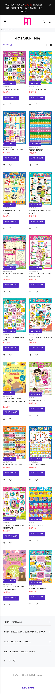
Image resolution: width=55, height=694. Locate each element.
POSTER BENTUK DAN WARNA (11, 212)
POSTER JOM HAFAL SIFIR (13, 150)
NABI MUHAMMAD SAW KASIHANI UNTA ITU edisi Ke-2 (14, 401)
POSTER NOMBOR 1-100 (38, 150)
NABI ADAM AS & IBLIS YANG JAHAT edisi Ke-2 (14, 588)
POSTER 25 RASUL (36, 525)
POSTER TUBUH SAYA (37, 400)
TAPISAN (9, 45)
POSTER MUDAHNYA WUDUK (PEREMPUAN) (14, 527)
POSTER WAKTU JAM (37, 464)
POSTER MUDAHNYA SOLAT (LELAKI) (40, 212)
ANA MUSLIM (7, 86)
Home (3, 30)
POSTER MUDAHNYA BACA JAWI (13, 339)
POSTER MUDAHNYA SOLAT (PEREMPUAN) (40, 275)
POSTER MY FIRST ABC (12, 89)
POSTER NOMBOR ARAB (12, 464)
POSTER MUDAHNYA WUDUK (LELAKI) (40, 339)
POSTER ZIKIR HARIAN (37, 588)
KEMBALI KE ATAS (27, 688)
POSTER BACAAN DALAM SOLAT (13, 275)
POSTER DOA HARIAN (37, 89)
